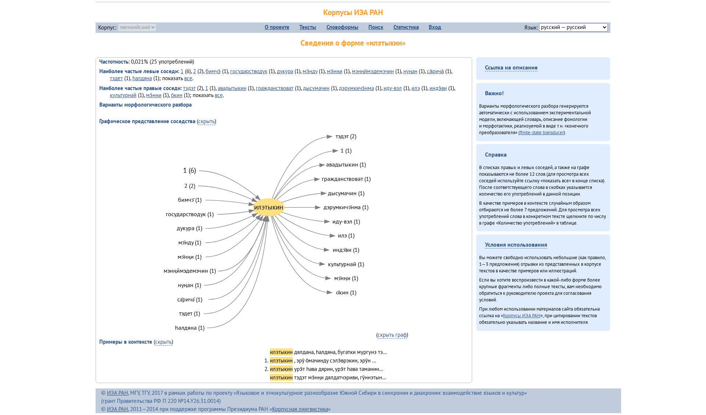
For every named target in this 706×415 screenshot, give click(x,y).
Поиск (375, 27)
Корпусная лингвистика (300, 408)
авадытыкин (232, 88)
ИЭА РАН (117, 392)
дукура (285, 71)
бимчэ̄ (213, 71)
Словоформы (343, 27)
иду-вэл (393, 88)
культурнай (123, 95)
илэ (415, 88)
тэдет (116, 78)
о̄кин (176, 95)
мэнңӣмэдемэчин (373, 71)
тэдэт (189, 88)
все (188, 78)
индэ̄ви (438, 88)
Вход (435, 27)
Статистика (406, 27)
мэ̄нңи (334, 71)
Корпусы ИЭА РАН (353, 12)
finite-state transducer (542, 132)
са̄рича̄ (435, 71)
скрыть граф (392, 334)
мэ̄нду (310, 71)
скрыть (206, 121)
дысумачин (316, 88)
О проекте (277, 27)
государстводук (248, 71)
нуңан (410, 71)
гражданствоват (274, 88)
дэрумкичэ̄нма (356, 88)
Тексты (307, 27)
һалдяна (142, 78)
